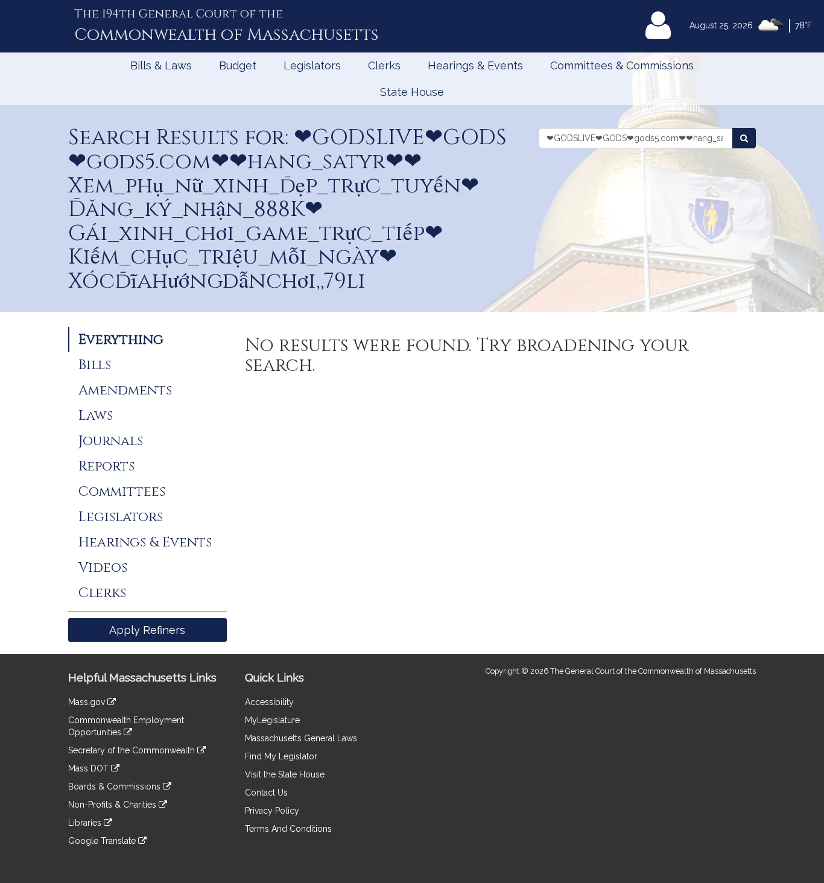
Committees (121, 492)
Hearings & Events (475, 65)
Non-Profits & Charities (113, 804)
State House (412, 92)
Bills (94, 365)
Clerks (384, 65)
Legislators (312, 65)
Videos (102, 568)
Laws (95, 416)
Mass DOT (89, 768)
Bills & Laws (161, 65)
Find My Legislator (281, 756)
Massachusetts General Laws (301, 738)
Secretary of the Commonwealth (132, 750)
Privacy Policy (272, 810)
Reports (106, 466)
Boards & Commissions (115, 786)
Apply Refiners (147, 630)
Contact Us (266, 792)
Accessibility (269, 702)
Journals (110, 441)
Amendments (125, 390)
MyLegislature (272, 720)
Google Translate (103, 841)
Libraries (86, 823)
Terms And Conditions (288, 829)
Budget (237, 65)
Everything (120, 340)
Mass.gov (87, 702)
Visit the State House (285, 774)
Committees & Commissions (622, 65)
